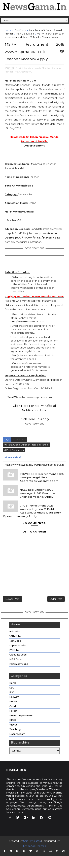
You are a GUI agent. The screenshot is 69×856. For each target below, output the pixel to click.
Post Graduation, (23, 71)
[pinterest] (49, 817)
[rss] (43, 851)
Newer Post (12, 599)
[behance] (50, 851)
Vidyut (13, 724)
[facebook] (9, 817)
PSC (11, 692)
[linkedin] (33, 817)
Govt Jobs (20, 30)
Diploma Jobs (17, 645)
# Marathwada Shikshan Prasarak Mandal (26, 444)
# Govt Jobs (19, 439)
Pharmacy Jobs (18, 664)
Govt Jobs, (21, 68)
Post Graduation (25, 33)
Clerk (12, 720)
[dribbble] (37, 851)
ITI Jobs (14, 650)
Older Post (56, 599)
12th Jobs (15, 640)
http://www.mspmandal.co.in (27, 321)
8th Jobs (14, 631)
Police (13, 701)
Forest (13, 710)
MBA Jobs (15, 659)
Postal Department (21, 715)
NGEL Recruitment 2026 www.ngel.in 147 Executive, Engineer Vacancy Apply (38, 493)
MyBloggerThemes (34, 846)
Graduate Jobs (18, 654)
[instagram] (41, 817)
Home (8, 30)
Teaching (15, 729)
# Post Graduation (14, 450)
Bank (12, 683)
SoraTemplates (32, 841)
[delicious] (63, 851)
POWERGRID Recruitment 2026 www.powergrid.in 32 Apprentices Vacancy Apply (42, 477)
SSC (11, 687)
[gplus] (25, 817)
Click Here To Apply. (34, 419)
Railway (14, 696)
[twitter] (17, 817)
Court (12, 706)
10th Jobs (15, 636)
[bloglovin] (30, 851)
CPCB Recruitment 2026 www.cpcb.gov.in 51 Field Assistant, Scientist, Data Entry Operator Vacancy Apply (32, 511)
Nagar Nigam (17, 734)
